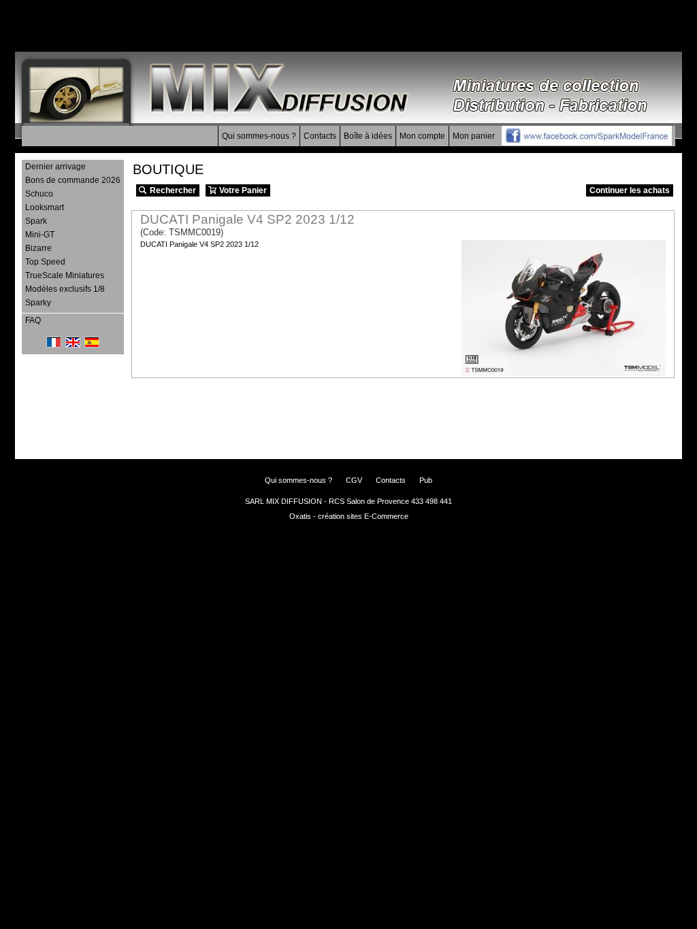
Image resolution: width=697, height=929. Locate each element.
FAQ (33, 320)
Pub (425, 480)
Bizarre (38, 248)
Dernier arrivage (55, 166)
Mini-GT (39, 234)
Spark (36, 221)
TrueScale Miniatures (64, 275)
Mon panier (474, 136)
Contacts (320, 136)
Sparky (38, 302)
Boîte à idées (368, 136)
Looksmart (44, 207)
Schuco (39, 194)
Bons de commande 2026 (72, 180)
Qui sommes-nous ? (259, 136)
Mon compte (422, 136)
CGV (354, 480)
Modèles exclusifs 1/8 (65, 289)
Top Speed (45, 262)
